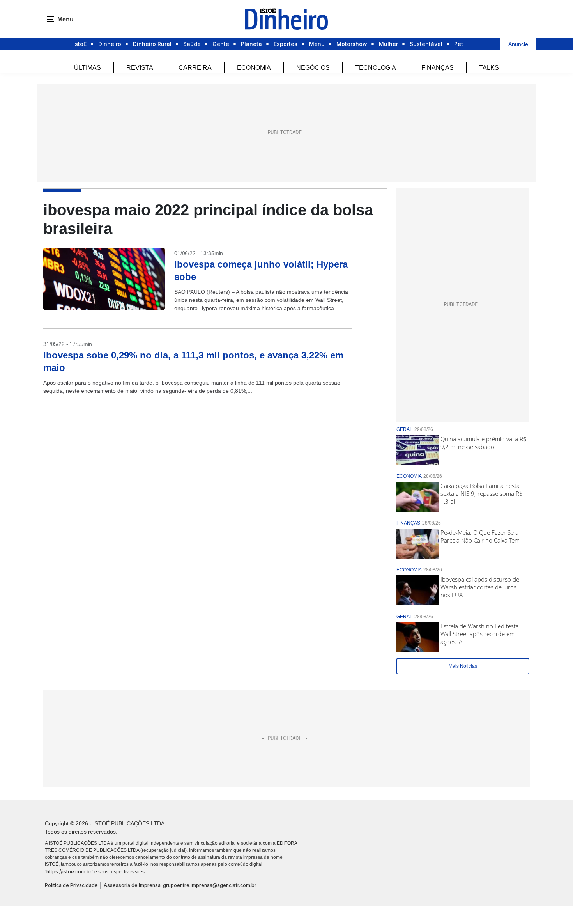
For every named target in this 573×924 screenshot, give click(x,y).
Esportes (285, 44)
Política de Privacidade (71, 885)
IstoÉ (80, 44)
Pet (458, 44)
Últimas (87, 67)
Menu (317, 44)
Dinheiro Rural (152, 44)
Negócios (313, 67)
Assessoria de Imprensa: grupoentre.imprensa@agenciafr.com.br (180, 885)
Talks (489, 67)
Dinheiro (109, 44)
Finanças (437, 67)
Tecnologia (375, 67)
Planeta (251, 44)
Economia (254, 67)
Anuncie (518, 44)
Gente (220, 44)
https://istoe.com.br (69, 871)
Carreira (195, 67)
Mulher (388, 44)
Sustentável (426, 44)
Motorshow (351, 44)
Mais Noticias (463, 666)
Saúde (192, 44)
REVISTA (139, 67)
